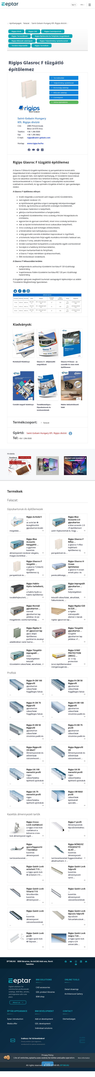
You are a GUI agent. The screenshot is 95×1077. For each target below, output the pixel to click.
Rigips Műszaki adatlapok (22, 41)
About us (17, 1002)
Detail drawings (72, 989)
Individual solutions (43, 1028)
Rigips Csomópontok (52, 31)
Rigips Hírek (16, 31)
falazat (26, 23)
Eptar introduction (15, 1019)
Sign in (74, 4)
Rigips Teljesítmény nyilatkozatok (54, 41)
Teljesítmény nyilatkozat (63, 83)
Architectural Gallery (74, 994)
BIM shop (40, 996)
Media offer (12, 1023)
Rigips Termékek (41, 45)
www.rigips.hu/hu (35, 143)
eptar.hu (11, 961)
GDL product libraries (45, 992)
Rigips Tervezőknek (20, 36)
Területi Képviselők (19, 45)
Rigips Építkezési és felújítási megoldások (52, 36)
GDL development (43, 1023)
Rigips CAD (32, 31)
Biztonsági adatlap (61, 88)
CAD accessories (43, 987)
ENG (82, 4)
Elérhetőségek (69, 1019)
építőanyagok (15, 23)
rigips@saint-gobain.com (38, 137)
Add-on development (44, 1019)
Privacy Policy (47, 1055)
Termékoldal (58, 78)
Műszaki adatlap (60, 92)
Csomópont (58, 97)
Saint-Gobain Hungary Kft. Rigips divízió (49, 23)
